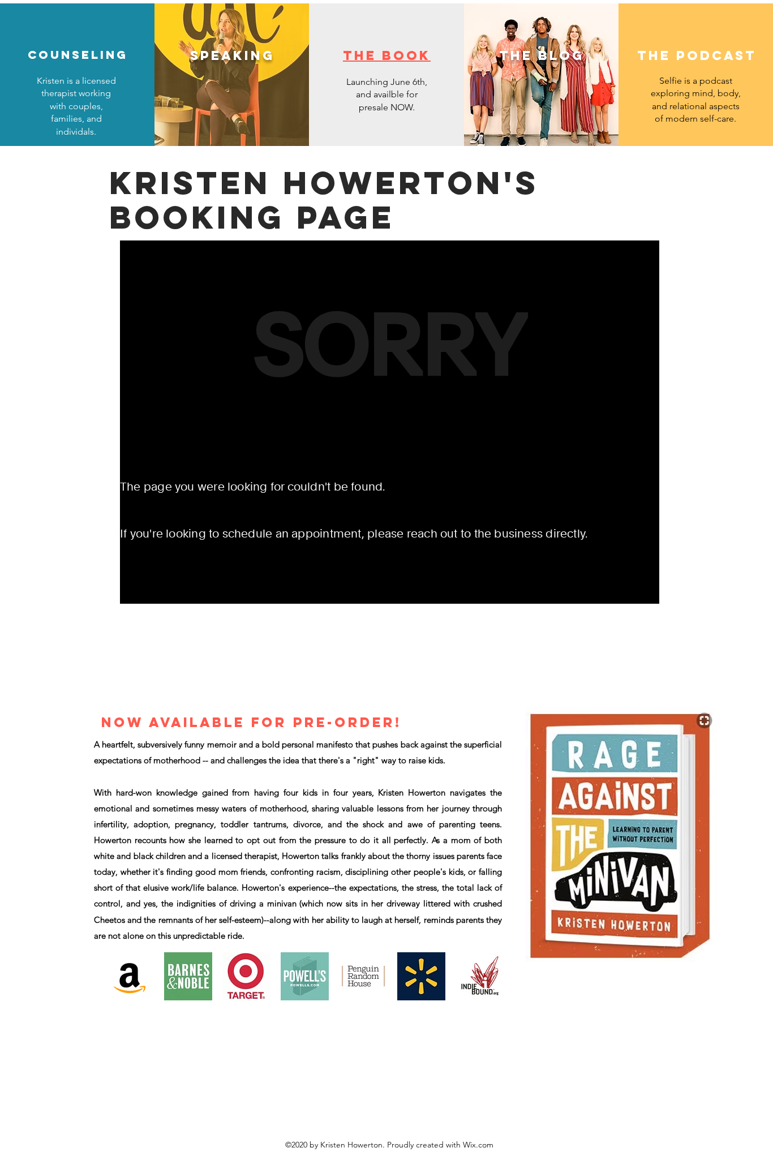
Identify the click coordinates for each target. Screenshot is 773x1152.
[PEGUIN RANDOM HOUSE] (363, 976)
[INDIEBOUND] (480, 976)
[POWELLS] (305, 976)
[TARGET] (246, 976)
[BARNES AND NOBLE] (188, 976)
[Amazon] (130, 976)
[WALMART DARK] (421, 976)
